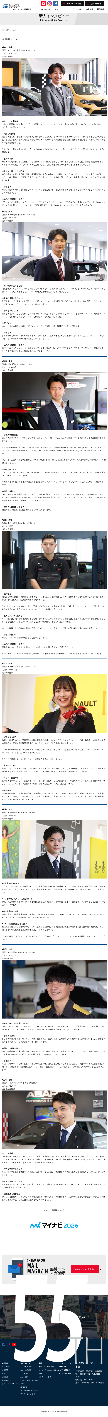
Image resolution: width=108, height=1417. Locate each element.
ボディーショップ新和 (47, 1367)
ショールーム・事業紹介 (21, 9)
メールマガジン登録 (64, 1373)
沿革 (3, 1373)
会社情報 (89, 9)
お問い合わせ (95, 3)
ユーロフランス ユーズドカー (48, 1371)
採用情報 (100, 9)
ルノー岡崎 (24, 1373)
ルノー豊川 (24, 1377)
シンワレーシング (45, 1377)
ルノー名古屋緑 (25, 1367)
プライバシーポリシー (10, 1384)
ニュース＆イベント (43, 9)
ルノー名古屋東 (25, 1370)
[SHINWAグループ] (11, 6)
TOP (3, 30)
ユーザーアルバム (75, 9)
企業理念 (5, 1370)
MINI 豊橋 (23, 1387)
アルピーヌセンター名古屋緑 (29, 1382)
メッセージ (6, 1367)
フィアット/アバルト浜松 (29, 1391)
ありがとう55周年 (63, 1370)
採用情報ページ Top (11, 39)
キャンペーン (60, 9)
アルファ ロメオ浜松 (27, 1394)
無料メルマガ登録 (74, 3)
